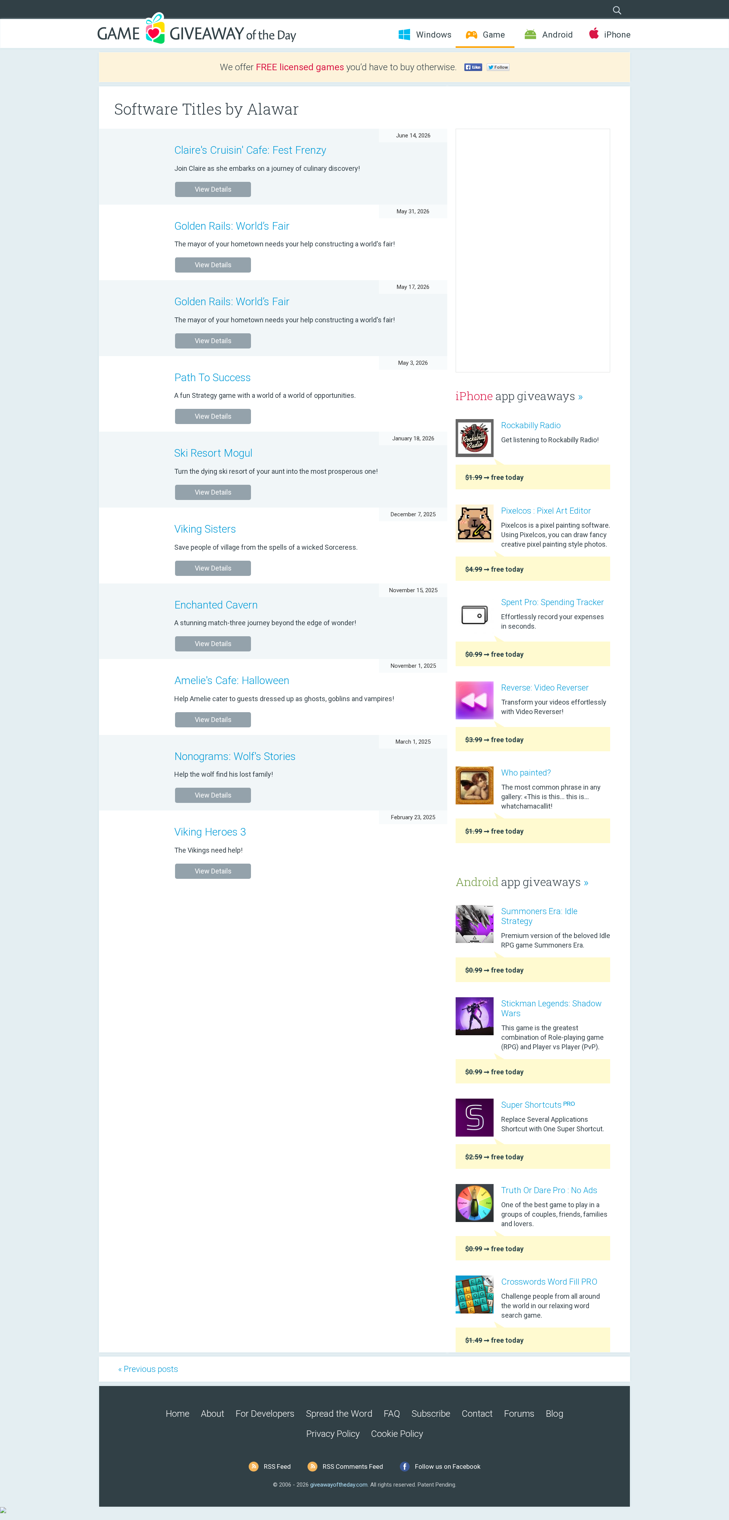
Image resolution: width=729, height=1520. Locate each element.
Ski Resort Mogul (213, 453)
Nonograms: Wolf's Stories (235, 756)
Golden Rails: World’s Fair (232, 226)
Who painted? (526, 772)
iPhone (617, 34)
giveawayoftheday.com (339, 1484)
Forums (519, 1413)
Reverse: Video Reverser (545, 687)
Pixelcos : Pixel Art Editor (546, 511)
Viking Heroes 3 (210, 832)
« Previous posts (148, 1369)
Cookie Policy (397, 1434)
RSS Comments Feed (353, 1466)
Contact (477, 1413)
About (212, 1413)
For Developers (265, 1413)
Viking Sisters (205, 529)
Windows (433, 34)
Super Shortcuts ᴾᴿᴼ (538, 1105)
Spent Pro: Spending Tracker (552, 602)
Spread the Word (339, 1413)
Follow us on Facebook (447, 1466)
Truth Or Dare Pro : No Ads (549, 1190)
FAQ (392, 1413)
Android (557, 34)
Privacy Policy (333, 1434)
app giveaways (519, 395)
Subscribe (431, 1413)
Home (177, 1413)
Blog (554, 1413)
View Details (213, 189)
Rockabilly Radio (531, 425)
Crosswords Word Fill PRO (549, 1282)
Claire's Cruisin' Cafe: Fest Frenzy (250, 150)
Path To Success (212, 377)
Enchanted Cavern (216, 605)
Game (494, 34)
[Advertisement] (533, 250)
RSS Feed (277, 1466)
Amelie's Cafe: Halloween (231, 680)
